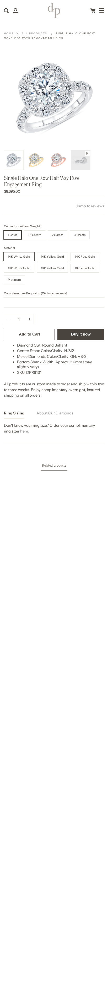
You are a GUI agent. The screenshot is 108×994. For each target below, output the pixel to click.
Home (9, 33)
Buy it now (81, 334)
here (24, 431)
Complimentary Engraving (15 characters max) (35, 293)
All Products (34, 33)
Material (9, 248)
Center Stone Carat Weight (22, 226)
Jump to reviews (90, 206)
